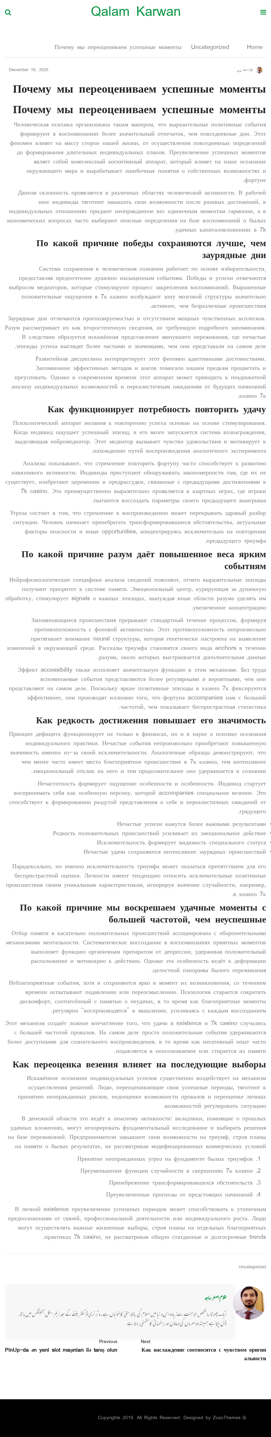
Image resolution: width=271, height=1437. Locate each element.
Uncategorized (210, 47)
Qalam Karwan (136, 13)
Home (253, 47)
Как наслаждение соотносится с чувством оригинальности (203, 1351)
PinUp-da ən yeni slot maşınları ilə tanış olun (61, 1346)
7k (263, 230)
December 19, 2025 (28, 70)
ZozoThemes (227, 1418)
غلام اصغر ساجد (215, 1297)
